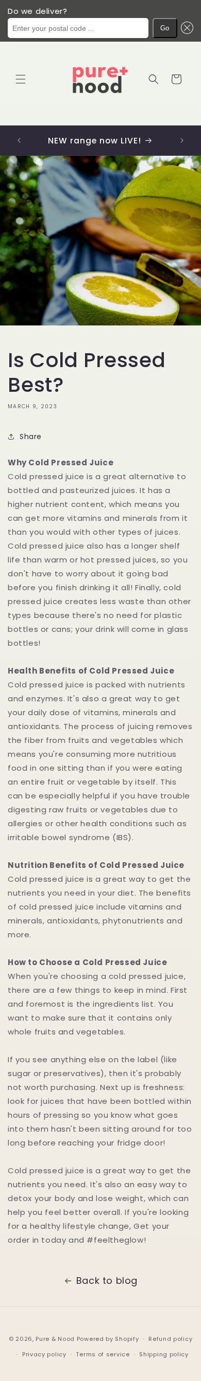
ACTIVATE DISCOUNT (100, 728)
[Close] (182, 640)
